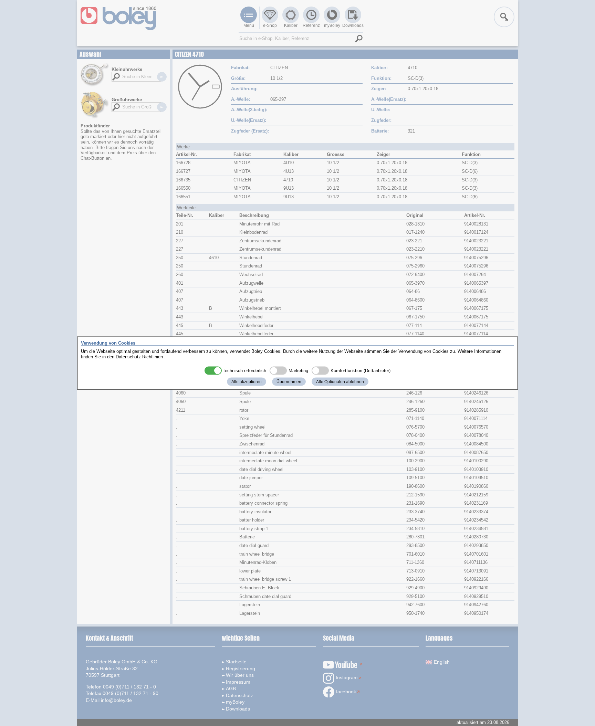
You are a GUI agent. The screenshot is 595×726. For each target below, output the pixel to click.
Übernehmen (288, 381)
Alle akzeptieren (246, 381)
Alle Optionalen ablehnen (340, 381)
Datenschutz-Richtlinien (139, 356)
